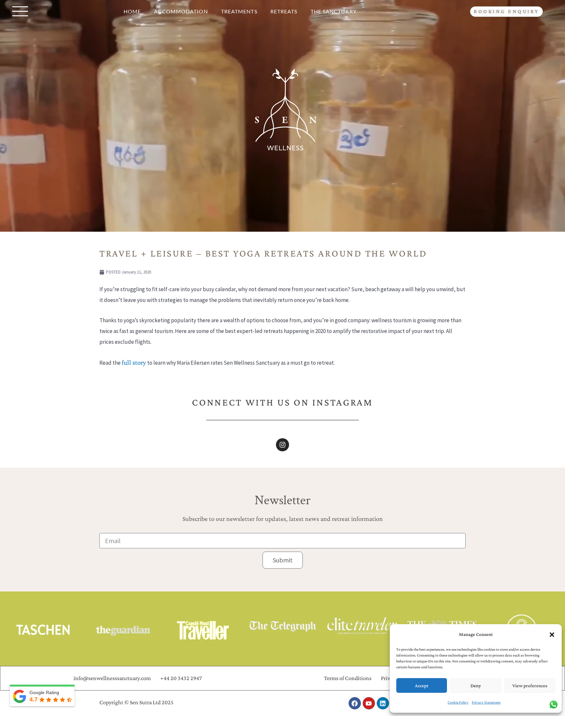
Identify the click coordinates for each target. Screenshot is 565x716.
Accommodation (181, 11)
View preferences (529, 685)
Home (132, 11)
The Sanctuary (334, 11)
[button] (552, 634)
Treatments (239, 11)
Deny (476, 685)
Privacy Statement (486, 702)
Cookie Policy (458, 702)
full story (134, 362)
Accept (421, 685)
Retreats (284, 11)
